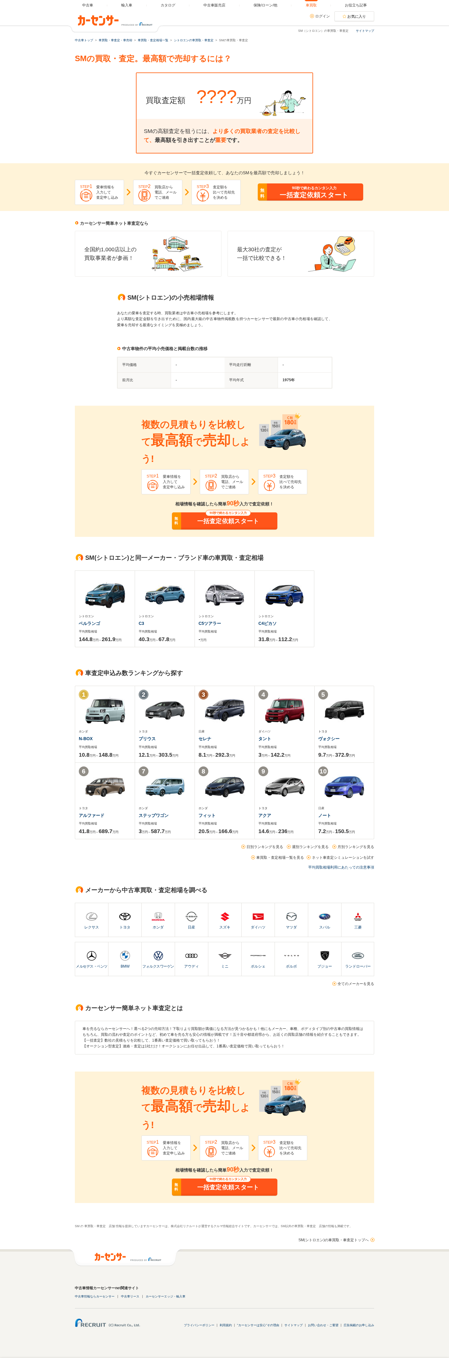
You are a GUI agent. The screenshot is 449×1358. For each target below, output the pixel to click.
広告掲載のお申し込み (359, 1325)
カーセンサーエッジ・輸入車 (165, 1296)
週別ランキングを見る (310, 847)
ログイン (322, 16)
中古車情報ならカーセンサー (95, 1296)
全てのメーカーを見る (356, 984)
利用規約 (226, 1325)
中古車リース (130, 1296)
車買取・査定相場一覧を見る (280, 857)
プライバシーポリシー (199, 1325)
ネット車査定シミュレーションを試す (343, 857)
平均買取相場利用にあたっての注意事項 (341, 867)
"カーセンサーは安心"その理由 (258, 1325)
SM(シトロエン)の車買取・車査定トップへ (333, 1240)
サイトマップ (365, 30)
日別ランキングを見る (264, 847)
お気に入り (356, 16)
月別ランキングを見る (356, 847)
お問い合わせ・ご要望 (323, 1325)
